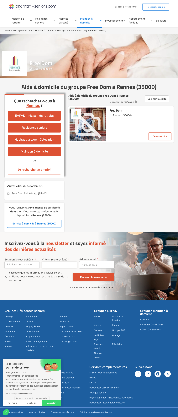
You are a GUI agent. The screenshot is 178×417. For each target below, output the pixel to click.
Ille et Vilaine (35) (78, 30)
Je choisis (32, 403)
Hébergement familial (137, 20)
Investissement (114, 21)
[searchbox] (22, 264)
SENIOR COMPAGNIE (151, 324)
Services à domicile (44, 30)
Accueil (8, 30)
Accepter (51, 403)
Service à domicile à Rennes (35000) (34, 223)
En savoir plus (160, 136)
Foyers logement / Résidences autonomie (111, 397)
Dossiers (161, 21)
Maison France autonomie (103, 372)
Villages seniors (97, 392)
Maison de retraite (18, 20)
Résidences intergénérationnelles (107, 402)
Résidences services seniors (104, 387)
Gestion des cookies (13, 412)
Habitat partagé (63, 20)
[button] (6, 412)
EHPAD (93, 377)
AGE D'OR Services (150, 329)
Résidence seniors (41, 20)
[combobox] (22, 265)
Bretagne (61, 30)
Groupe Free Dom (23, 30)
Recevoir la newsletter (93, 277)
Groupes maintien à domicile (154, 312)
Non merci (12, 403)
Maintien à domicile (86, 20)
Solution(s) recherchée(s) (19, 259)
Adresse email (87, 259)
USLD (92, 382)
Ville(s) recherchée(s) (54, 259)
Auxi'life (144, 319)
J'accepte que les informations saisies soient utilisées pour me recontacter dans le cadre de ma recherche (38, 276)
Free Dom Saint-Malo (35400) (29, 193)
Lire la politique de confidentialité (19, 393)
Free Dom (115, 110)
